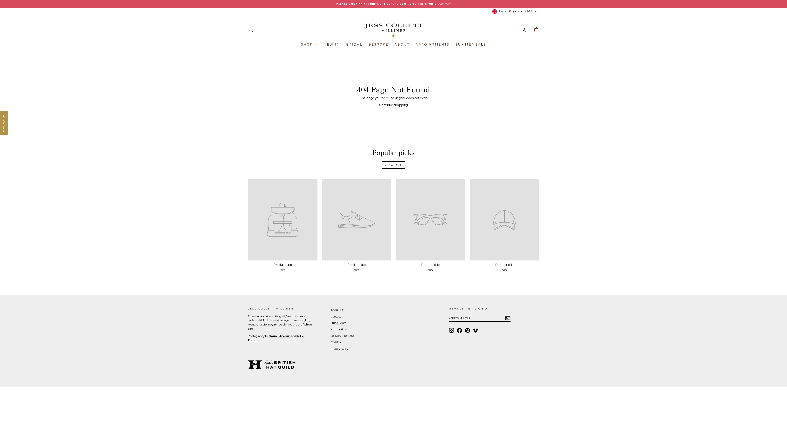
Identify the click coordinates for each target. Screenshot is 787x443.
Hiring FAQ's (338, 322)
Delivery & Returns (342, 335)
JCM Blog (336, 342)
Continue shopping (393, 105)
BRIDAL (354, 44)
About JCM (337, 310)
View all (394, 165)
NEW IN (332, 44)
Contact (336, 316)
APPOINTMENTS (432, 44)
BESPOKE (378, 44)
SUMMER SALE (471, 44)
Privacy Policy (339, 349)
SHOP (307, 44)
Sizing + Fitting (340, 329)
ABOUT (402, 44)
